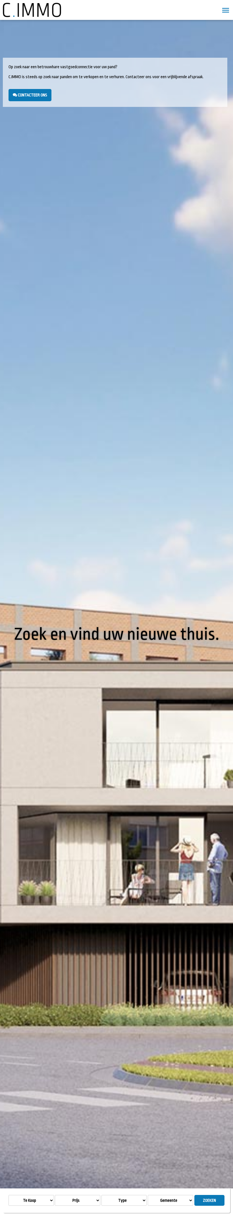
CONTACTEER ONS (32, 95)
